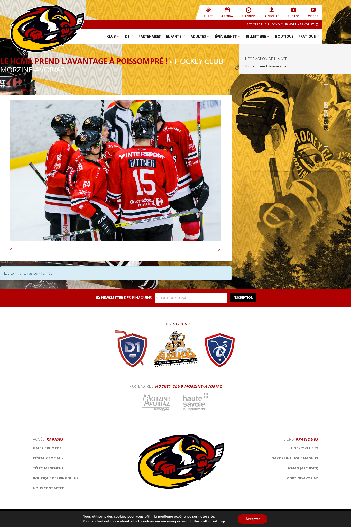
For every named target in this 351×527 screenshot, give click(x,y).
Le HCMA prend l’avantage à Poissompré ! (83, 61)
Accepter (252, 518)
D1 (127, 36)
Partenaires (149, 36)
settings (219, 521)
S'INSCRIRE (271, 16)
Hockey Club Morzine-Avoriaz (47, 29)
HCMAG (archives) (302, 468)
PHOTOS (293, 16)
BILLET (208, 16)
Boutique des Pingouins (55, 478)
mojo (26, 89)
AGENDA (227, 16)
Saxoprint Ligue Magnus (295, 458)
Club (111, 36)
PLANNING (249, 16)
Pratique (307, 36)
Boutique (284, 36)
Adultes (198, 36)
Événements (226, 36)
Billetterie (256, 36)
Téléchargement (48, 468)
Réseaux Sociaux (48, 458)
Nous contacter (48, 488)
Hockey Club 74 (304, 448)
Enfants (173, 36)
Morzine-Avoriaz (302, 478)
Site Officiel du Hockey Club (280, 24)
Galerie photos (47, 448)
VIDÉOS (313, 16)
